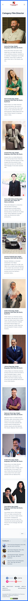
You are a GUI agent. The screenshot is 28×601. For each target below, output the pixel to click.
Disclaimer (17, 586)
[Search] (2, 4)
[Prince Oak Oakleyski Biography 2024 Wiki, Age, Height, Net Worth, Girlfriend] (14, 184)
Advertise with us (6, 590)
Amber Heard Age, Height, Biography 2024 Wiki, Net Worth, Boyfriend (13, 312)
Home (3, 586)
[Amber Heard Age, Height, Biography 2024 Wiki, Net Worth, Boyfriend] (14, 293)
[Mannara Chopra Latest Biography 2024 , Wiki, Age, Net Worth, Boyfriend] (4, 562)
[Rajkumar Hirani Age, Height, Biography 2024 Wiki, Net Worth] (14, 398)
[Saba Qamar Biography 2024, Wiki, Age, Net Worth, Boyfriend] (4, 551)
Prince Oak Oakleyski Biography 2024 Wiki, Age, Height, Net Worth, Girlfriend (13, 200)
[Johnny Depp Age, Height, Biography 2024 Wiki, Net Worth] (14, 349)
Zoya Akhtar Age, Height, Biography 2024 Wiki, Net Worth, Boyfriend (13, 508)
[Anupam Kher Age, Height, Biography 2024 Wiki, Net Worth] (14, 135)
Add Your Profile (22, 588)
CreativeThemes (6, 596)
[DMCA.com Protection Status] (14, 598)
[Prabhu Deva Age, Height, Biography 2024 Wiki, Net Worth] (14, 445)
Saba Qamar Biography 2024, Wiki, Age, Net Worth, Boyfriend (16, 550)
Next (22, 533)
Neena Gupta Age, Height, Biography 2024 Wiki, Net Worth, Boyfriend (13, 100)
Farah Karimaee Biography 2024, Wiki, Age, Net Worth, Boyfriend (17, 545)
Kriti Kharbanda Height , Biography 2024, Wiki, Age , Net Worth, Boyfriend (16, 556)
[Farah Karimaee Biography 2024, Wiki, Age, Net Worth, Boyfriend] (4, 545)
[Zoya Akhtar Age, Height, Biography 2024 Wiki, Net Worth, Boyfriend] (14, 492)
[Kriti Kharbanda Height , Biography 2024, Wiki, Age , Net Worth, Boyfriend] (4, 556)
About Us (24, 586)
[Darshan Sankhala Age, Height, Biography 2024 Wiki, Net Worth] (14, 238)
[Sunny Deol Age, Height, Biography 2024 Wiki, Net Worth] (14, 30)
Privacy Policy (10, 586)
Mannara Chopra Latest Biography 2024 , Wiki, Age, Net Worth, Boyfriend (16, 562)
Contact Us (5, 588)
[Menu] (24, 4)
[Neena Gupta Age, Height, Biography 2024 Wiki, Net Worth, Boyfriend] (14, 81)
